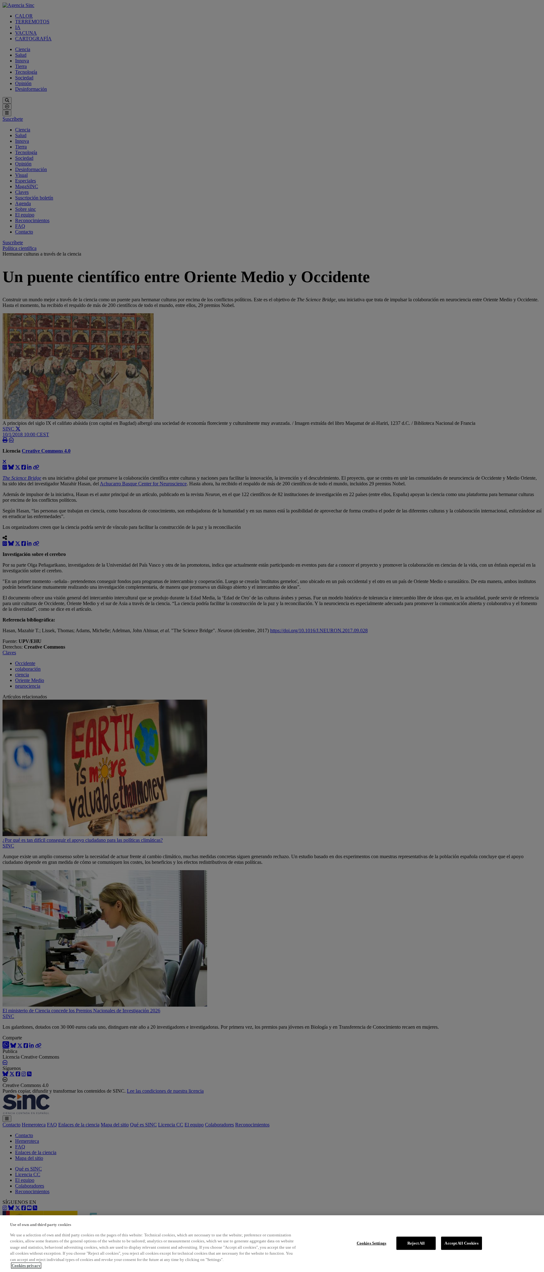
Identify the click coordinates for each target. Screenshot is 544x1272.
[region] (272, 1243)
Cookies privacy (26, 1265)
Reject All (416, 1243)
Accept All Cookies (461, 1243)
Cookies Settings (371, 1243)
